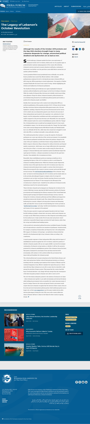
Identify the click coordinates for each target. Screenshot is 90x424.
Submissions (76, 6)
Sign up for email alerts (75, 333)
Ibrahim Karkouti (8, 32)
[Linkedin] (80, 49)
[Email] (83, 49)
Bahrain (12, 11)
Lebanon (68, 326)
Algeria (7, 11)
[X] (76, 49)
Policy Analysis (5, 21)
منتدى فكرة (86, 6)
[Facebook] (73, 49)
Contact (4, 399)
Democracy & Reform (71, 319)
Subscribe (4, 401)
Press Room (5, 400)
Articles (58, 6)
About (66, 6)
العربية (15, 34)
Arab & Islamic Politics (71, 317)
